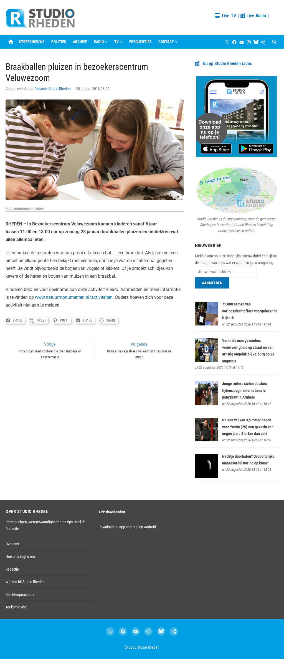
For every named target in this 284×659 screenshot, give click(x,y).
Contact (166, 41)
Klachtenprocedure (20, 594)
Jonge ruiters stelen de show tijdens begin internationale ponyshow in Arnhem (244, 390)
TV (116, 41)
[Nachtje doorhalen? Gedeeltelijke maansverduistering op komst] (206, 476)
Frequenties (140, 41)
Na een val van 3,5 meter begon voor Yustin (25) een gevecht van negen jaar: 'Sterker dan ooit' (247, 427)
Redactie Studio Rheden (52, 88)
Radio (99, 41)
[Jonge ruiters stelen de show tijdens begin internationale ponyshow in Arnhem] (206, 403)
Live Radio (255, 15)
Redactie (12, 569)
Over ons (12, 544)
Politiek (58, 41)
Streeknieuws (32, 41)
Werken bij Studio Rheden (25, 582)
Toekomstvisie (16, 607)
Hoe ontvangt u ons (21, 556)
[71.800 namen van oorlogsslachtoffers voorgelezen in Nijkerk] (206, 324)
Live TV (228, 15)
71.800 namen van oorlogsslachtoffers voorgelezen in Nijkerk (249, 311)
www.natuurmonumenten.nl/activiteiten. (74, 297)
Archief (80, 41)
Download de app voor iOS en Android (127, 527)
